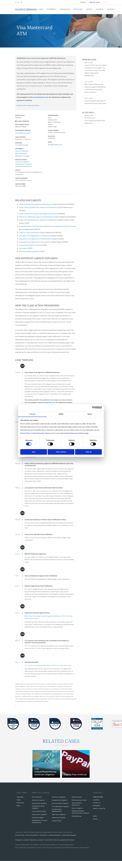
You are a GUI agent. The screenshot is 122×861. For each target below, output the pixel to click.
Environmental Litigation (60, 803)
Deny (33, 452)
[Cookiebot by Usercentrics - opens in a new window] (93, 407)
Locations (96, 800)
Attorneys (51, 9)
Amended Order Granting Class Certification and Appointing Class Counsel (47, 226)
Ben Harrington (21, 153)
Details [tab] (61, 414)
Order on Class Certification (29, 232)
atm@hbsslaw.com (55, 145)
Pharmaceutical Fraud (79, 800)
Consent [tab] (32, 414)
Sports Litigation (77, 808)
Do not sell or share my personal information (59, 840)
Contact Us (96, 803)
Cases (41, 9)
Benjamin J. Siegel (22, 156)
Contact (110, 9)
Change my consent (22, 840)
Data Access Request (69, 835)
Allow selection (61, 452)
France (95, 819)
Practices (78, 9)
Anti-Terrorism (37, 797)
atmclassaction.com (40, 97)
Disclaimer (43, 835)
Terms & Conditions (32, 835)
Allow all (88, 452)
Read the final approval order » (28, 105)
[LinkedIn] (21, 2)
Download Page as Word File (16, 705)
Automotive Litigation (39, 803)
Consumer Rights (38, 817)
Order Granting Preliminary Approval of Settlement (38, 207)
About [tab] (89, 414)
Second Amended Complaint (30, 245)
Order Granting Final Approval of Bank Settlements (38, 214)
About (89, 9)
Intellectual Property (58, 817)
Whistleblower (76, 816)
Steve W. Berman (21, 151)
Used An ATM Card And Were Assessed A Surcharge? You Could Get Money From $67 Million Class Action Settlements (95, 70)
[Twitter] (18, 2)
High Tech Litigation (58, 814)
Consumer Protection (23, 166)
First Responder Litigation (60, 806)
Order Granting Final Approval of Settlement (36, 204)
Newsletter (96, 805)
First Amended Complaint (29, 251)
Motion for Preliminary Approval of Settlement (37, 217)
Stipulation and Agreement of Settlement (35, 236)
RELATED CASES (61, 741)
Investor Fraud (56, 821)
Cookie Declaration (54, 835)
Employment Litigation (59, 800)
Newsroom (64, 9)
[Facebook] (15, 2)
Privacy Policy (26, 694)
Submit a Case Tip (99, 808)
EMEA (95, 816)
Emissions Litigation (58, 797)
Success (99, 9)
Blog (18, 805)
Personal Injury (77, 797)
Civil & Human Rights (39, 811)
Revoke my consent (36, 840)
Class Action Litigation (23, 164)
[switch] (50, 444)
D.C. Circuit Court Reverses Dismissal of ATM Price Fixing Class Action (48, 665)
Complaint (23, 248)
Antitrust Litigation (22, 162)
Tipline (83, 2)
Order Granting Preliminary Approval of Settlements (39, 220)
